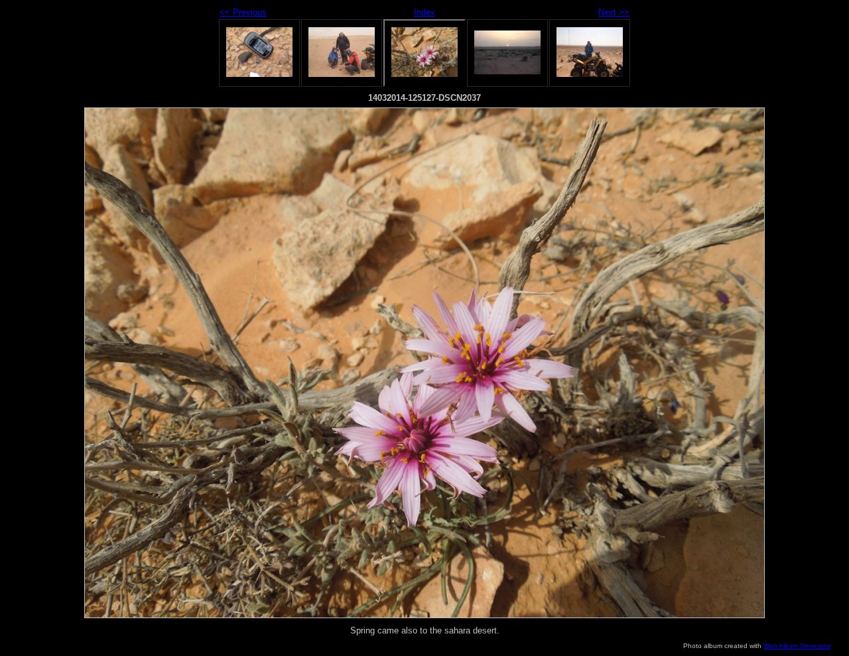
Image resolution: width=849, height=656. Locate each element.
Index (424, 12)
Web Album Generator (797, 645)
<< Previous (243, 12)
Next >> (613, 12)
